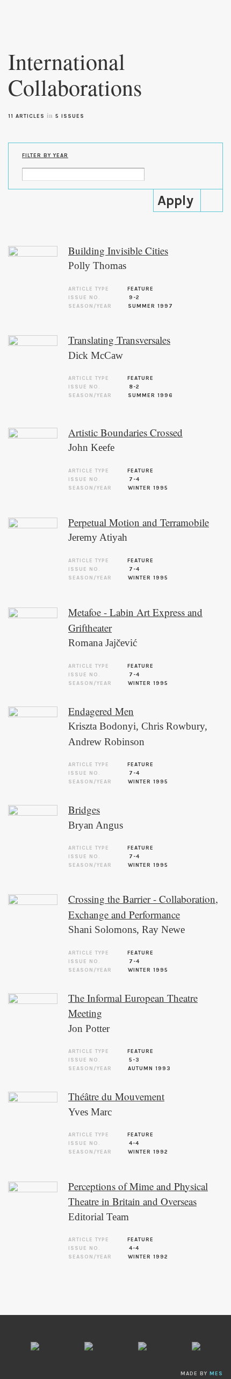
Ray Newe (163, 929)
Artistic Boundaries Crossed (125, 432)
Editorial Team (98, 1216)
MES (216, 1373)
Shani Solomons (102, 929)
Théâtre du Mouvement (116, 1096)
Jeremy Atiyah (97, 537)
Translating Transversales (119, 339)
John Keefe (91, 447)
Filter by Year (45, 155)
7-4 (134, 479)
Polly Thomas (97, 265)
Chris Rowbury (173, 726)
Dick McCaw (95, 355)
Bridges (84, 809)
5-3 (134, 1060)
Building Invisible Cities (118, 250)
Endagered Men (101, 711)
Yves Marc (90, 1112)
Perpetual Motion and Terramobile (138, 522)
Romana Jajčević (102, 642)
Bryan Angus (95, 825)
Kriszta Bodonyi (102, 726)
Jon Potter (89, 1028)
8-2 (134, 387)
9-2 (134, 297)
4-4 (134, 1143)
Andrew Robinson (106, 741)
